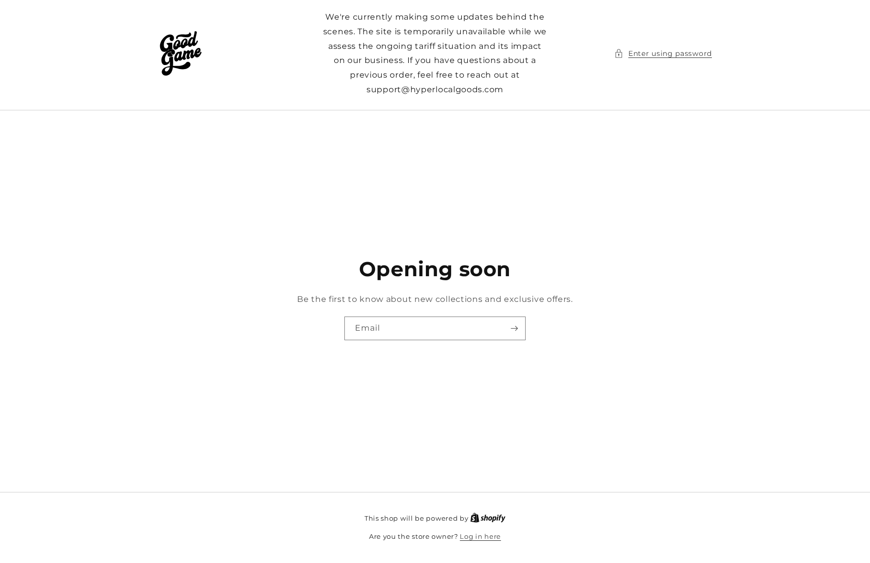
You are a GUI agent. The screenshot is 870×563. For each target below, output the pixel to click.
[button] (663, 53)
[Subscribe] (514, 328)
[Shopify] (487, 518)
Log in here (480, 536)
